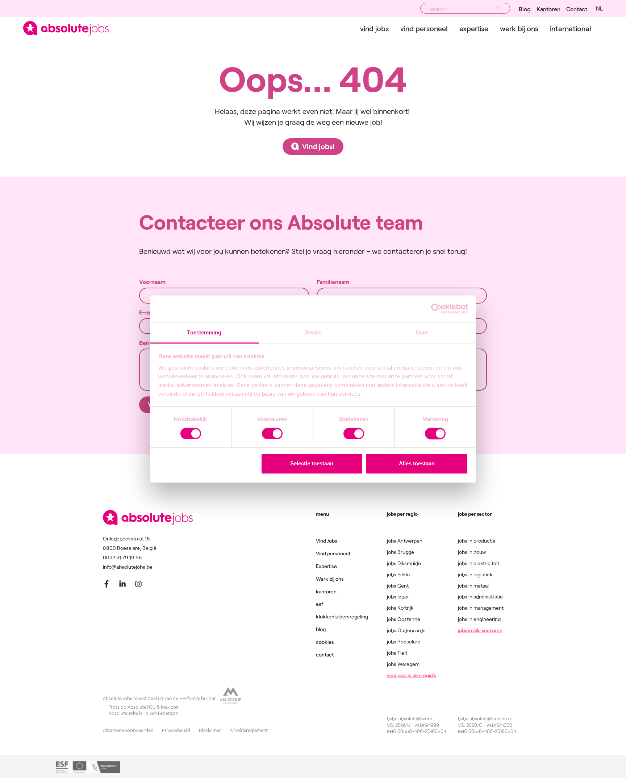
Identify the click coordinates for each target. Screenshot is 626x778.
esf (319, 604)
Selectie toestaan (311, 464)
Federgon (168, 713)
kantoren (326, 591)
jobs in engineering (479, 619)
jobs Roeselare (403, 641)
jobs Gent (398, 586)
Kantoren (548, 8)
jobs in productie (477, 541)
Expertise (473, 28)
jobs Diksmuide (404, 563)
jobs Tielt (397, 653)
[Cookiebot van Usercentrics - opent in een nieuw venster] (436, 308)
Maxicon (170, 707)
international (570, 28)
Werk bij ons (519, 28)
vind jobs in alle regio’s (411, 675)
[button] (599, 8)
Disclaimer (210, 730)
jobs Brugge (400, 552)
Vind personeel (424, 28)
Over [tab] (422, 332)
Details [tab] (313, 332)
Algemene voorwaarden (128, 730)
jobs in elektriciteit (478, 563)
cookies (325, 642)
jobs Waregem (403, 664)
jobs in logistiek (475, 574)
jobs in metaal (473, 586)
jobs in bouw (472, 552)
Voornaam (152, 282)
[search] (498, 8)
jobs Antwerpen (404, 541)
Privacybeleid (176, 730)
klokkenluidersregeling (342, 616)
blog (321, 629)
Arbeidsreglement (249, 730)
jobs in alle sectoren (480, 630)
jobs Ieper (398, 596)
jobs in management (481, 608)
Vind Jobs (374, 28)
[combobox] (465, 8)
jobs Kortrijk (400, 608)
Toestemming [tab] (204, 332)
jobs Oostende (403, 619)
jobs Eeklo (398, 574)
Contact (576, 8)
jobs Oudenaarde (406, 630)
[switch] (272, 433)
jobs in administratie (480, 596)
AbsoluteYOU (141, 707)
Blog (525, 8)
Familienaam (333, 282)
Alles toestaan (417, 464)
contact (325, 654)
